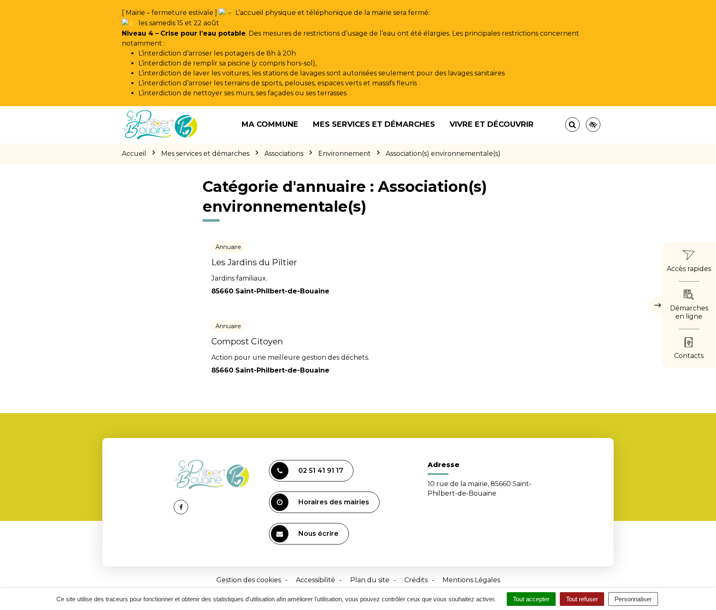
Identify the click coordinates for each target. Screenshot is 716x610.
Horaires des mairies (333, 502)
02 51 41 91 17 (320, 470)
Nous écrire (318, 533)
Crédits (416, 580)
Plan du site (369, 580)
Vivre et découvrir (492, 124)
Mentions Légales (471, 580)
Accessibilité (315, 580)
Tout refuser (582, 599)
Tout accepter (531, 599)
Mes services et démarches (374, 124)
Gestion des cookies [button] (248, 580)
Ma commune (270, 124)
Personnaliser (633, 599)
